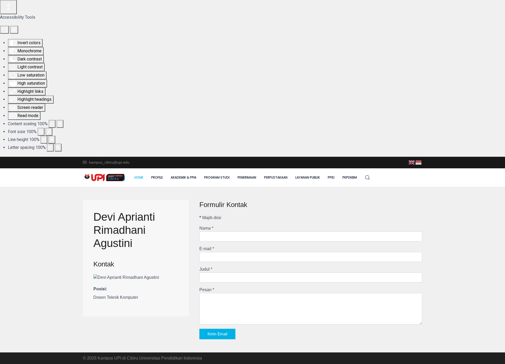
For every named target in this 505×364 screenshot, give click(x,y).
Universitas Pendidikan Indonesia (170, 358)
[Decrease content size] (52, 124)
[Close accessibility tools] (14, 30)
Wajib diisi (210, 217)
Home (138, 177)
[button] (367, 177)
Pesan (206, 289)
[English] (411, 162)
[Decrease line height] (44, 140)
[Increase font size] (49, 132)
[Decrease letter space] (50, 147)
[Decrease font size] (41, 132)
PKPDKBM (349, 177)
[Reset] (4, 30)
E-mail (206, 248)
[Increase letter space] (58, 147)
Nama (206, 228)
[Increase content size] (60, 124)
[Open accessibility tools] (8, 7)
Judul (205, 269)
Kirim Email (217, 334)
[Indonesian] (418, 162)
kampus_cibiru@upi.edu (109, 162)
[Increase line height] (51, 140)
